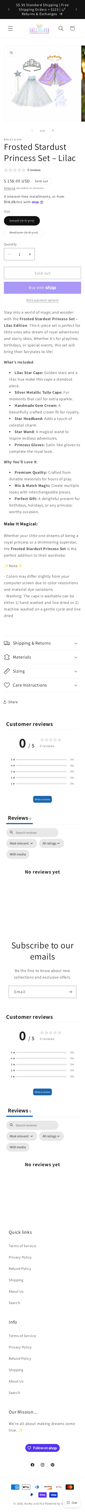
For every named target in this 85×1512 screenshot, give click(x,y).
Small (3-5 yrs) (24, 221)
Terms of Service (22, 1245)
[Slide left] (32, 130)
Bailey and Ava (34, 1503)
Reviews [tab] (19, 817)
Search (14, 1302)
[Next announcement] (76, 9)
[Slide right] (53, 130)
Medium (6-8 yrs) (26, 233)
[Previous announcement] (9, 9)
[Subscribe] (70, 992)
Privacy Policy (20, 1257)
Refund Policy (20, 1268)
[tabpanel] (42, 874)
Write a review (42, 799)
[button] (10, 28)
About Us (16, 1291)
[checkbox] (17, 854)
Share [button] (13, 701)
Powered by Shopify (58, 1503)
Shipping (9, 188)
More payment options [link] (42, 300)
